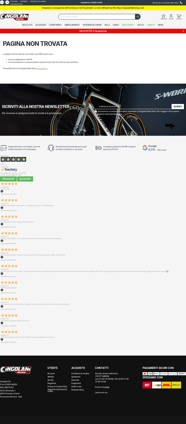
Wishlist (51, 377)
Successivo (25, 179)
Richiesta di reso (16, 4)
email (106, 387)
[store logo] (14, 17)
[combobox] (99, 16)
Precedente (8, 179)
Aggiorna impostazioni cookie (57, 390)
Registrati (52, 383)
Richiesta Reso (77, 390)
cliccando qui (41, 68)
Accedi (50, 380)
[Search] (137, 16)
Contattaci (24, 1)
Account (51, 373)
